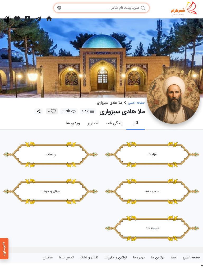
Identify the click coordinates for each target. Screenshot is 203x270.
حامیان (48, 258)
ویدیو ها (73, 123)
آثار (135, 123)
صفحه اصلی (191, 258)
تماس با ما (66, 258)
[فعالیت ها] (17, 18)
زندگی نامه (114, 123)
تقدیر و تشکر (89, 258)
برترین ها (157, 258)
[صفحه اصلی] (49, 19)
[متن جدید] (27, 19)
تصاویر (92, 123)
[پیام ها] (38, 19)
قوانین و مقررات (116, 258)
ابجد (173, 258)
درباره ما (139, 258)
